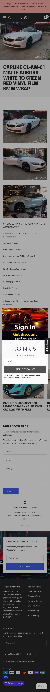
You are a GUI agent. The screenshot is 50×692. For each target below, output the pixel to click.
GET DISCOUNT (25, 369)
